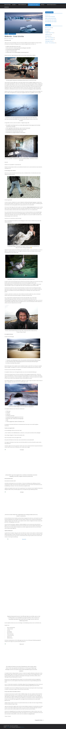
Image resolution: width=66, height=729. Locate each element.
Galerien (14, 4)
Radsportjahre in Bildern (49, 39)
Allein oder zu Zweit (48, 27)
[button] (16, 4)
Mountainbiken (47, 36)
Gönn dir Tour (47, 14)
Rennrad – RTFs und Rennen (50, 42)
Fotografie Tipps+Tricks (33, 4)
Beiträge (42, 4)
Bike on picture (7, 4)
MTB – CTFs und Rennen (49, 37)
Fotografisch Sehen (38, 720)
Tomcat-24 (11, 38)
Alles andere (47, 29)
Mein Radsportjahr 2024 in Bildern (51, 21)
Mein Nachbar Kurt (22, 4)
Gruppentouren (47, 34)
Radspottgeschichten (51, 4)
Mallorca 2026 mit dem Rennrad (50, 18)
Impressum (6, 7)
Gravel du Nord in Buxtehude (50, 16)
